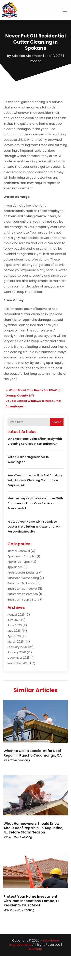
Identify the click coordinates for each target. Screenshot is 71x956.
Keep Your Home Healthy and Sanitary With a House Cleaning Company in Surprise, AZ (34, 480)
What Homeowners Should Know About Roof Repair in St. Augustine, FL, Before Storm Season (33, 828)
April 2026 (14, 636)
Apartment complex (21, 556)
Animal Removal (18, 551)
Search (57, 422)
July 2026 (13, 620)
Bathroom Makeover (21, 583)
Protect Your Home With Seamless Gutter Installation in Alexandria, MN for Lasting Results (33, 527)
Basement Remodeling (23, 578)
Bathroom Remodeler (22, 589)
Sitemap (35, 948)
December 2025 (18, 658)
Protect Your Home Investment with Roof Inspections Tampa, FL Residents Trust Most (31, 901)
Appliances (14, 567)
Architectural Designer (22, 573)
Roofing (35, 61)
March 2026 (15, 642)
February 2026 (17, 647)
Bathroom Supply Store (23, 600)
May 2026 (14, 631)
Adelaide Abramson (27, 56)
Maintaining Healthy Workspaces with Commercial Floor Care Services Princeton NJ (35, 503)
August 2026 (16, 615)
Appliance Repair (18, 562)
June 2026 (14, 625)
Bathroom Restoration (22, 594)
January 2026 (16, 652)
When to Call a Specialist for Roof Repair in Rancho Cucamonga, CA (33, 753)
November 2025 (18, 663)
